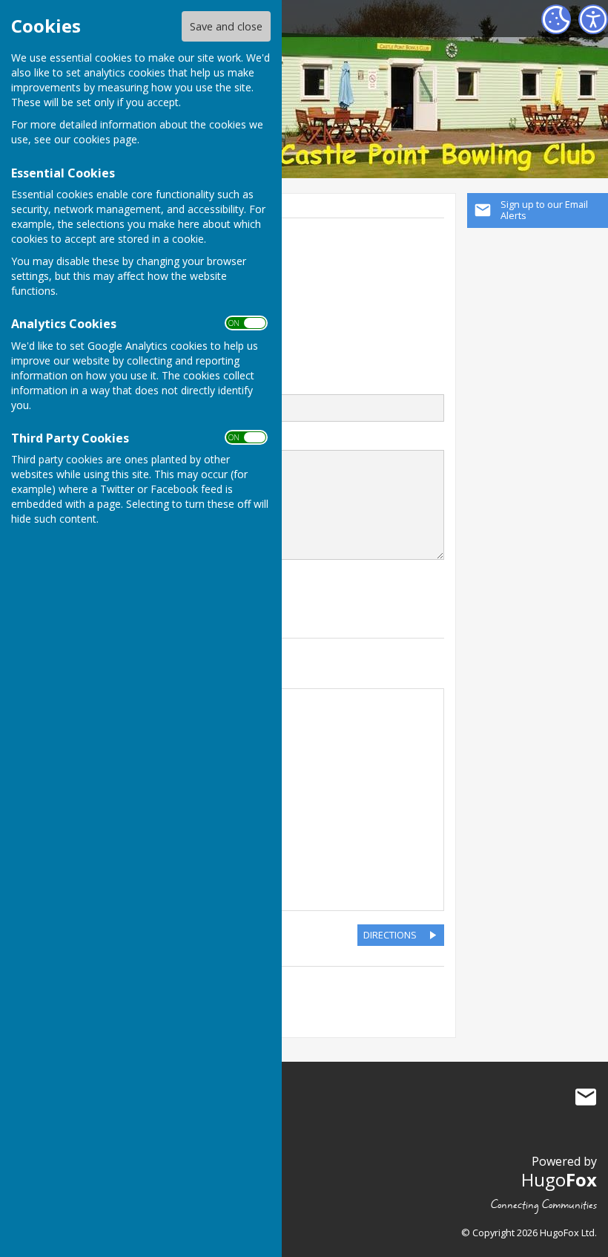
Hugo (559, 1179)
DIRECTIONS (390, 934)
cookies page (105, 139)
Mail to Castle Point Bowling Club (586, 1096)
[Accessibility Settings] (593, 19)
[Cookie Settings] (556, 19)
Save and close (226, 26)
